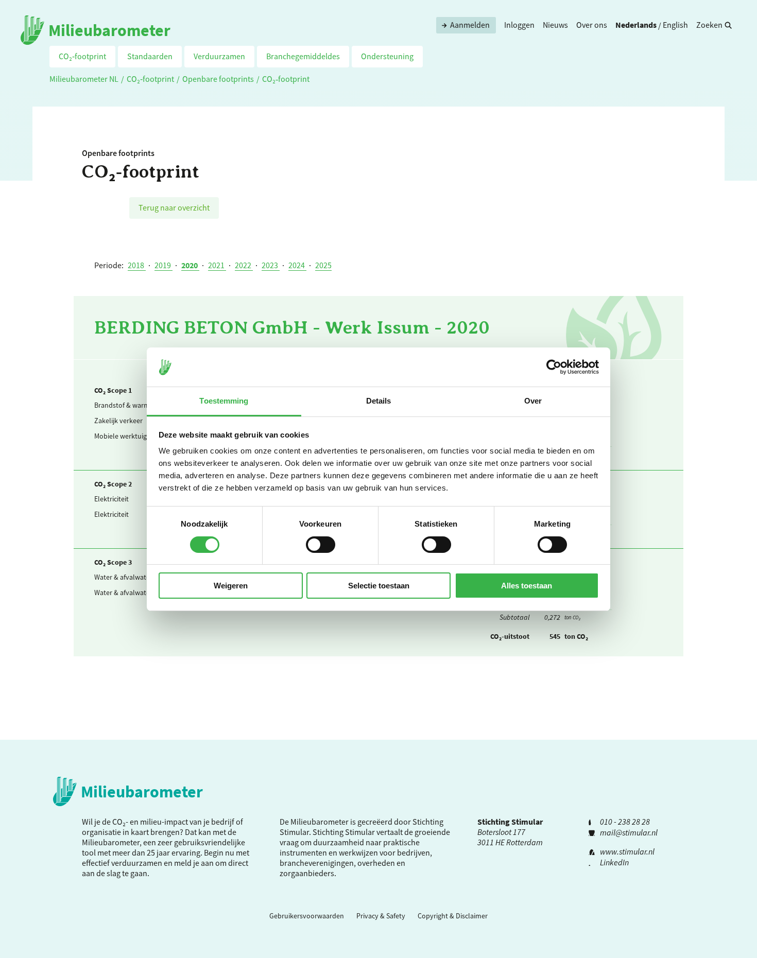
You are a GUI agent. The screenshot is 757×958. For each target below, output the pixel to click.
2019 (163, 265)
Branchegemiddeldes (303, 56)
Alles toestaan (526, 585)
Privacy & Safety (380, 915)
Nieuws (555, 25)
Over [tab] (533, 400)
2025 (323, 265)
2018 (137, 265)
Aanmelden (470, 25)
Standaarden (150, 56)
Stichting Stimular (344, 832)
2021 (217, 265)
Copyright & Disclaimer (453, 915)
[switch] (320, 544)
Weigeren (231, 585)
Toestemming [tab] (223, 400)
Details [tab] (378, 400)
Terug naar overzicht (174, 207)
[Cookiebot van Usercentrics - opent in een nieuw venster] (554, 367)
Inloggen (519, 25)
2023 (271, 265)
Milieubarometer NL (83, 79)
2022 (244, 265)
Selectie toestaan (378, 585)
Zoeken (709, 25)
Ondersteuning (387, 56)
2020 (190, 265)
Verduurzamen (219, 56)
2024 (297, 265)
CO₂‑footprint (82, 56)
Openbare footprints (218, 79)
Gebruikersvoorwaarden (306, 915)
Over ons (591, 25)
